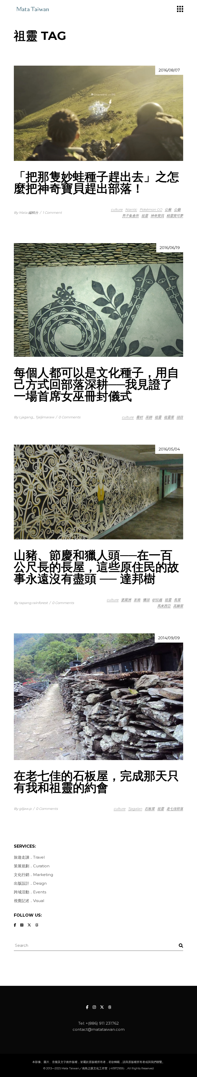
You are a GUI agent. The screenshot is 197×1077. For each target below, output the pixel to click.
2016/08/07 (169, 70)
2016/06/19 (170, 247)
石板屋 (150, 809)
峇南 (137, 600)
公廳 (177, 209)
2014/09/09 (169, 637)
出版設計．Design (30, 883)
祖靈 (144, 216)
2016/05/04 (169, 449)
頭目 (179, 417)
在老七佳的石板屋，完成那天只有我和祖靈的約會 (96, 781)
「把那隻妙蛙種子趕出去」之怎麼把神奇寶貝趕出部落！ (96, 182)
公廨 (168, 209)
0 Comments (69, 417)
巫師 (148, 417)
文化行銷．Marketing (33, 874)
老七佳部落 (174, 809)
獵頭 (146, 600)
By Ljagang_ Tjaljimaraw (34, 417)
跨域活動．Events (30, 892)
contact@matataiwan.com (99, 1029)
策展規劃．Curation (32, 865)
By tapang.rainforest (31, 603)
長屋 (177, 600)
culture (117, 209)
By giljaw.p (23, 809)
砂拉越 (157, 600)
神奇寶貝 (157, 216)
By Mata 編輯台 (26, 212)
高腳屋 (178, 606)
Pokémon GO (151, 209)
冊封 (139, 417)
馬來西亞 (164, 606)
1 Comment (52, 212)
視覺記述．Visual (29, 900)
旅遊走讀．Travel (29, 857)
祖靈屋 (169, 417)
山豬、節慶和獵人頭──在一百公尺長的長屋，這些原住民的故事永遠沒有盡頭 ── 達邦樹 (96, 567)
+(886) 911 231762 (102, 1023)
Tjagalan (135, 809)
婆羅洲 (126, 600)
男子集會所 (130, 216)
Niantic (131, 209)
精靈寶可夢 (174, 216)
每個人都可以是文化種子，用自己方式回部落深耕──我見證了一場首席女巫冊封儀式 (96, 384)
